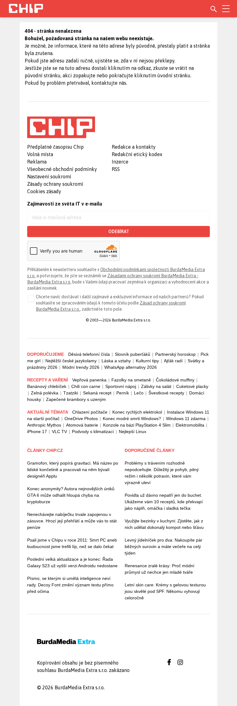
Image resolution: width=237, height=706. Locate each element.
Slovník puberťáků (132, 354)
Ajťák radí (173, 360)
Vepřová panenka (89, 379)
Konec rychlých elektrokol (137, 412)
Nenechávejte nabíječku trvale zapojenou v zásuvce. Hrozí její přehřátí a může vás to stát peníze (72, 521)
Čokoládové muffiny (175, 379)
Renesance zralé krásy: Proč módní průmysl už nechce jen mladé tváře (159, 569)
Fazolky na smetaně (131, 379)
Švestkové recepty (166, 392)
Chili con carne (85, 386)
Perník (122, 392)
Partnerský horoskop (175, 354)
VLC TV (59, 431)
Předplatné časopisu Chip (55, 147)
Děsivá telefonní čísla (89, 354)
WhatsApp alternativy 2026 (130, 367)
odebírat (118, 231)
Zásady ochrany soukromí (55, 184)
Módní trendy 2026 (80, 367)
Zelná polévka (44, 392)
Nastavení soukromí (49, 176)
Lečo (138, 392)
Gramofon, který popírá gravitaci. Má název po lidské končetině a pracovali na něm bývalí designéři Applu (72, 469)
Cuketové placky (192, 386)
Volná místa (40, 154)
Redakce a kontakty (134, 147)
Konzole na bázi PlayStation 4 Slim (137, 425)
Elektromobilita (190, 425)
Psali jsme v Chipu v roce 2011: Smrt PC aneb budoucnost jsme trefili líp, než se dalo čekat (72, 543)
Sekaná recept (97, 392)
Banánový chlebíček (46, 386)
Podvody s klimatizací (93, 431)
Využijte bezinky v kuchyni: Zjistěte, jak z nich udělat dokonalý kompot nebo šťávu (164, 524)
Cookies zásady (44, 191)
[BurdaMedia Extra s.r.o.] (61, 127)
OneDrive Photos (81, 418)
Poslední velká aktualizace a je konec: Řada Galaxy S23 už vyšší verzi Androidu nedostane (72, 562)
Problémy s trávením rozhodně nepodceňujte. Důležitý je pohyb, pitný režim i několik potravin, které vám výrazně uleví (162, 473)
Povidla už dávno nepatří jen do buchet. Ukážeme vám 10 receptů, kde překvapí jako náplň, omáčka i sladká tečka (164, 502)
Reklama (37, 161)
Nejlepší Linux (132, 431)
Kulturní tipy (147, 360)
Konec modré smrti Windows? (132, 418)
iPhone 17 (37, 431)
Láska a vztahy (116, 360)
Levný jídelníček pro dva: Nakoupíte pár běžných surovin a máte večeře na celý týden (163, 546)
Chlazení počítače (89, 412)
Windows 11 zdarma (186, 418)
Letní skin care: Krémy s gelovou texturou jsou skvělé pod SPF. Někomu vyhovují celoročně (165, 591)
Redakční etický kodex (137, 154)
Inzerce (120, 161)
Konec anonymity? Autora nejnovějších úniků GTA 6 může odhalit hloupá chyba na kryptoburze (70, 495)
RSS (116, 169)
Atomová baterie (82, 425)
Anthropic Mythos (44, 425)
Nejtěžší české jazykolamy (71, 360)
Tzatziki (70, 392)
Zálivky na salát (156, 386)
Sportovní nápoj (120, 386)
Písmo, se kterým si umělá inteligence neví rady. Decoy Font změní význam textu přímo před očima (70, 585)
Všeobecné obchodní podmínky (62, 169)
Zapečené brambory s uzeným (76, 399)
